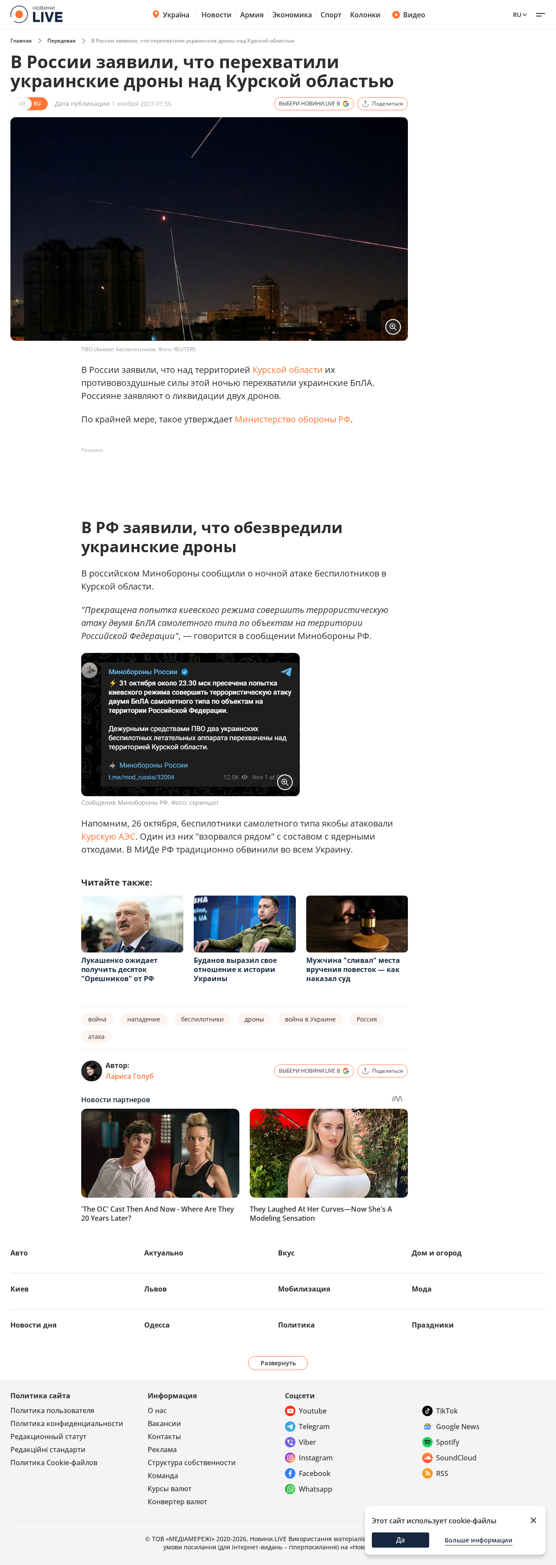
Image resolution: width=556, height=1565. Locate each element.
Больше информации (479, 1540)
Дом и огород (437, 1253)
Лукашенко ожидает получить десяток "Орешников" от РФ (119, 969)
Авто (19, 1253)
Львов (155, 1289)
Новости (217, 15)
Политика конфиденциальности (66, 1423)
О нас (157, 1410)
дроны (254, 1019)
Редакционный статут (48, 1436)
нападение (143, 1019)
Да (400, 1540)
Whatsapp (315, 1489)
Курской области (287, 370)
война (97, 1019)
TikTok (447, 1411)
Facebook (315, 1473)
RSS (442, 1473)
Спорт (331, 15)
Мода (422, 1289)
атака (96, 1036)
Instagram (316, 1458)
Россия (367, 1019)
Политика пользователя (52, 1410)
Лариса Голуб (130, 1076)
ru (517, 14)
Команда (163, 1475)
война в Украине (310, 1019)
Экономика (292, 15)
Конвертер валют (177, 1501)
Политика (296, 1325)
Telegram (314, 1426)
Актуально (163, 1253)
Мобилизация (304, 1289)
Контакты (164, 1436)
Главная (21, 40)
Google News (458, 1426)
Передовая (61, 40)
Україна (176, 15)
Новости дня (33, 1325)
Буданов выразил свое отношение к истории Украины (235, 969)
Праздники (433, 1325)
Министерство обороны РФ (293, 419)
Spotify (447, 1442)
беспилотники (202, 1019)
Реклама (162, 1449)
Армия (252, 15)
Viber (307, 1442)
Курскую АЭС (108, 836)
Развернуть (278, 1363)
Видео (414, 15)
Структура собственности (192, 1462)
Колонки (365, 15)
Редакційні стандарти (48, 1449)
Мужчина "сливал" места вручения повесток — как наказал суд (353, 969)
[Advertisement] (239, 476)
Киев (19, 1289)
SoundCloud (456, 1458)
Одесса (157, 1325)
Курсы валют (170, 1488)
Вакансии (164, 1423)
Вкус (286, 1253)
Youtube (313, 1411)
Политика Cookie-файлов (53, 1462)
